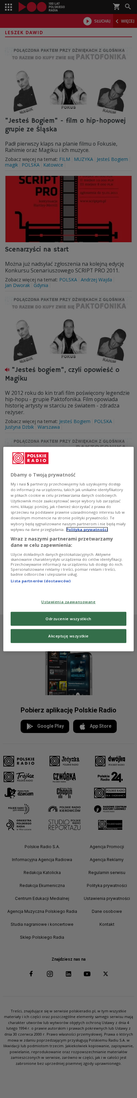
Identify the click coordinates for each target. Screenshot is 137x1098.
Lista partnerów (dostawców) (40, 580)
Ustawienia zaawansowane (68, 601)
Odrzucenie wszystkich (68, 618)
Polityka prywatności (87, 529)
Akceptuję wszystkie (68, 635)
